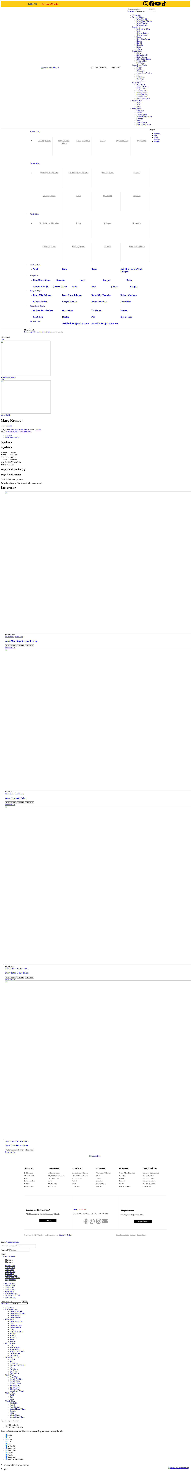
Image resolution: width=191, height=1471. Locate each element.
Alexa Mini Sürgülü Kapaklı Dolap (21, 641)
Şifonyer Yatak (142, 97)
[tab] (97, 435)
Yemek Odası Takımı (144, 125)
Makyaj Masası (142, 95)
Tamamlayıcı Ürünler (139, 65)
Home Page (28, 332)
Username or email (8, 1246)
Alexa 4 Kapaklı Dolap (15, 798)
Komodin (140, 45)
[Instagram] (146, 3)
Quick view (29, 645)
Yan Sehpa (140, 79)
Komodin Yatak (142, 91)
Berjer (139, 53)
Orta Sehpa (140, 71)
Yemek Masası (142, 123)
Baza (138, 105)
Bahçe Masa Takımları (144, 21)
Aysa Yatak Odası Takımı (16, 1145)
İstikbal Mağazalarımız (75, 323)
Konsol (139, 113)
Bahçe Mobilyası (138, 17)
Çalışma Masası (142, 35)
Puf (138, 75)
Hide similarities (13, 1425)
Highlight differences (15, 1427)
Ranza (139, 47)
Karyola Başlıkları (143, 87)
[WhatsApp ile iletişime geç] (178, 1468)
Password (5, 1250)
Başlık (139, 103)
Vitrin (138, 121)
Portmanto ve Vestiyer (144, 73)
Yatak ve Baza (137, 101)
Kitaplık (139, 43)
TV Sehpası (141, 77)
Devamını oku (10, 648)
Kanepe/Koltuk (142, 55)
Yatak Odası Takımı (143, 99)
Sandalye (140, 119)
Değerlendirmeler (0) (12, 437)
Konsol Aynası (142, 115)
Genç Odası (136, 27)
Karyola (139, 41)
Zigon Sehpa (141, 81)
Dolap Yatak (141, 85)
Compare (21, 645)
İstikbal (9, 426)
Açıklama (8, 435)
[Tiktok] (164, 3)
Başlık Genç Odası (143, 29)
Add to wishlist (11, 645)
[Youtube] (158, 3)
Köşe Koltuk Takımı (144, 59)
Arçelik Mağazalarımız (104, 323)
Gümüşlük (140, 111)
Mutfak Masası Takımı (144, 117)
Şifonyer (139, 49)
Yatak (138, 107)
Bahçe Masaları (142, 23)
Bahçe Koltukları (142, 19)
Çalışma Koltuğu (142, 33)
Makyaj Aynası (142, 93)
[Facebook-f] (86, 1221)
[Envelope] (105, 1221)
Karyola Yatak (141, 89)
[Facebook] (152, 3)
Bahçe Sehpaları (142, 25)
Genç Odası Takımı (143, 39)
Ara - (80, 1209)
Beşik (138, 31)
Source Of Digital (65, 1235)
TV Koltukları (141, 61)
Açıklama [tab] (6, 442)
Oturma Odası (137, 51)
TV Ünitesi (140, 63)
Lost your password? (8, 1256)
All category (136, 15)
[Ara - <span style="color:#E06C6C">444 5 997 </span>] (75, 1204)
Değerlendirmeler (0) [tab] (13, 469)
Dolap (139, 37)
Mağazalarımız (10, 1280)
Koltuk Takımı (142, 57)
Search (151, 9)
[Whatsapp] (92, 1221)
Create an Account (12, 1242)
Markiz (139, 69)
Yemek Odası (136, 109)
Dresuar (139, 67)
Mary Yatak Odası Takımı (17, 973)
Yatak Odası (136, 83)
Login (3, 1254)
